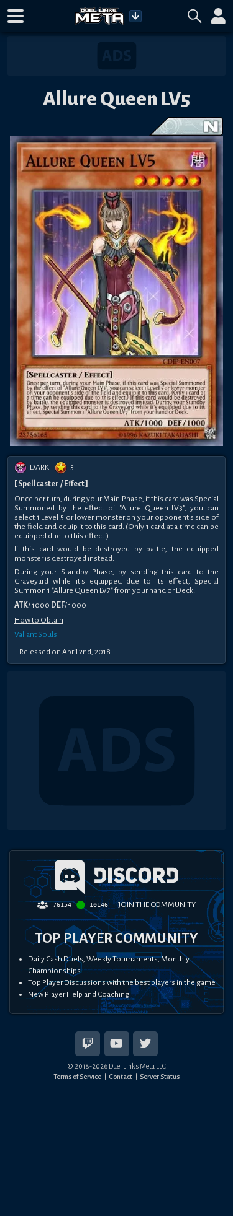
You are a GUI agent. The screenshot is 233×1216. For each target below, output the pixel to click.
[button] (15, 16)
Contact (120, 1076)
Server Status (160, 1076)
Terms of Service (77, 1076)
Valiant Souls (35, 634)
